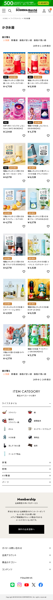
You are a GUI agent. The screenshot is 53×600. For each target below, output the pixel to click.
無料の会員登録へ (26, 529)
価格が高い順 (40, 40)
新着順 (14, 40)
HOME (5, 18)
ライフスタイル (15, 18)
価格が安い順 (26, 40)
